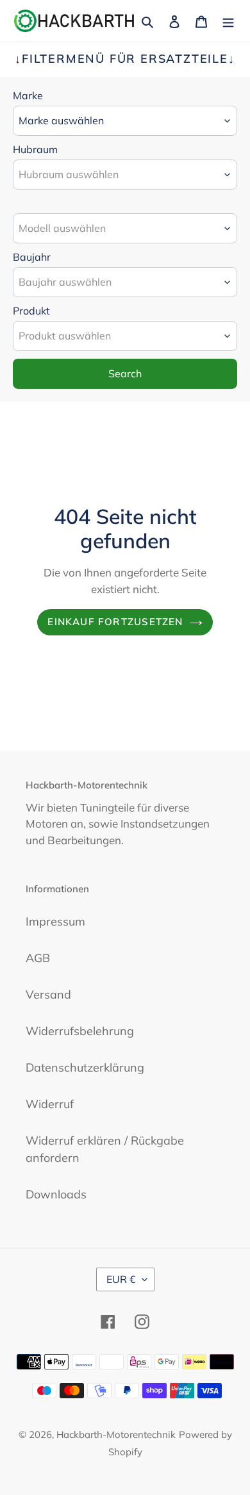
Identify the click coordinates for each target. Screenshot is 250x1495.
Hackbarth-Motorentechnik (116, 1434)
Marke (28, 95)
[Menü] (228, 21)
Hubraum (35, 149)
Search (125, 373)
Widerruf (50, 1104)
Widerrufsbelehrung (80, 1031)
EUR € (121, 1279)
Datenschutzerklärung (85, 1067)
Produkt (31, 310)
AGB (38, 958)
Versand (48, 994)
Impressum (55, 921)
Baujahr (32, 257)
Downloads (56, 1194)
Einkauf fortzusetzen (115, 622)
